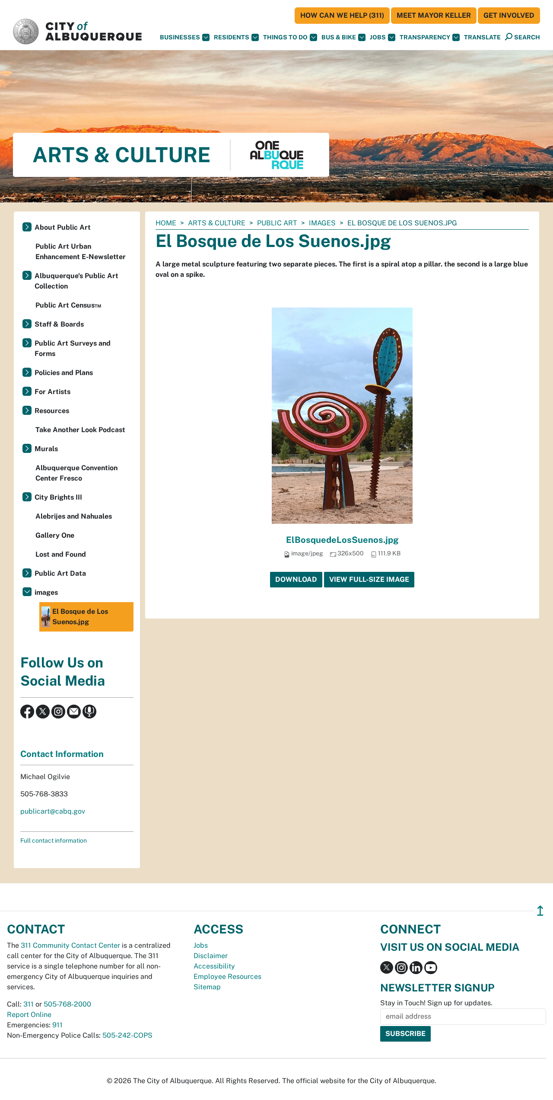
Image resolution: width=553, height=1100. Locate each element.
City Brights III (58, 497)
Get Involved (508, 15)
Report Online (29, 1014)
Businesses (180, 37)
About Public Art (63, 227)
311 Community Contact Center (70, 945)
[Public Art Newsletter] (74, 711)
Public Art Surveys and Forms (73, 348)
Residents (231, 37)
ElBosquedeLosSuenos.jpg (342, 540)
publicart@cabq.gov (52, 811)
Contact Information (62, 754)
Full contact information (53, 840)
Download (296, 579)
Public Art (277, 223)
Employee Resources (227, 976)
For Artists (52, 392)
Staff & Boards (59, 324)
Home (166, 223)
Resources (52, 411)
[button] (482, 37)
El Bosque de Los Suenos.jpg (80, 616)
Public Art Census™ (68, 305)
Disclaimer (211, 956)
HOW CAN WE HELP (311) (342, 15)
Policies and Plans (64, 373)
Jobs (378, 37)
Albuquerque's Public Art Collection (76, 281)
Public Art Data (60, 573)
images (322, 223)
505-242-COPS (127, 1035)
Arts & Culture (216, 223)
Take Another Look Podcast (80, 430)
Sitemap (207, 987)
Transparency (425, 37)
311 (28, 1004)
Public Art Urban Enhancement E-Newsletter (80, 251)
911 (57, 1025)
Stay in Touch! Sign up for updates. (436, 1003)
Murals (46, 449)
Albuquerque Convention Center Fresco (76, 473)
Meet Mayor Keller (434, 15)
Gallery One (54, 535)
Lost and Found (60, 554)
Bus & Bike (338, 37)
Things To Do (285, 37)
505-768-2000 (67, 1004)
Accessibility (214, 966)
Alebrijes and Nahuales (73, 516)
